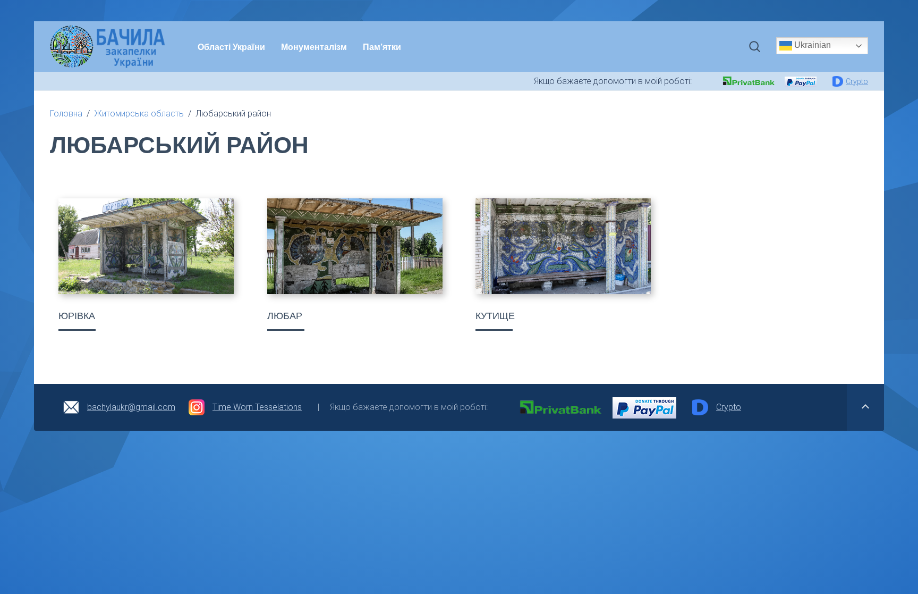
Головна (66, 113)
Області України (231, 46)
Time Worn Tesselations (257, 407)
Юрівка (76, 316)
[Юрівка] (146, 246)
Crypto (857, 81)
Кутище (495, 316)
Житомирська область (139, 113)
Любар (284, 316)
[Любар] (355, 246)
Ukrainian (811, 44)
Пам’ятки (382, 46)
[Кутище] (563, 246)
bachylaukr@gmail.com (131, 407)
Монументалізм (314, 46)
